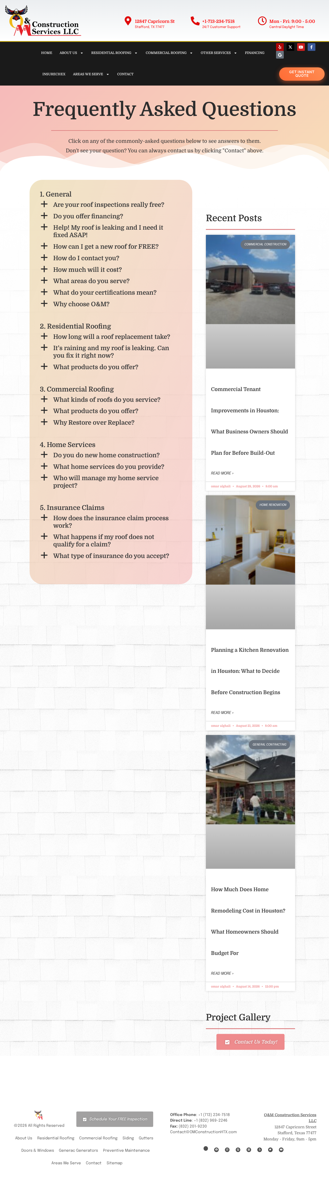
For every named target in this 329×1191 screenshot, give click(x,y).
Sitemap (114, 1163)
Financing (254, 53)
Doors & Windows (37, 1151)
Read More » (222, 473)
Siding (128, 1138)
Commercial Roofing (166, 53)
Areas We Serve (88, 74)
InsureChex (54, 74)
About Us (68, 53)
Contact (125, 74)
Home (46, 53)
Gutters (146, 1138)
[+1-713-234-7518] (195, 20)
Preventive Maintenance (126, 1151)
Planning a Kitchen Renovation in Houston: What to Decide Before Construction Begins (250, 671)
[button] (111, 205)
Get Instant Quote (301, 74)
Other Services (216, 53)
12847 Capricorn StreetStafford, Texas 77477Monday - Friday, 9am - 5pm (289, 1126)
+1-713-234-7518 (218, 21)
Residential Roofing (111, 53)
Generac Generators (78, 1151)
